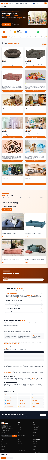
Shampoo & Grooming (21, 435)
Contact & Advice (35, 441)
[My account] (40, 3)
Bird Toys (3, 449)
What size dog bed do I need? (11, 293)
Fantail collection (16, 24)
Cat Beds (34, 432)
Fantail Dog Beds (20, 427)
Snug (35, 295)
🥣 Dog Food (35, 36)
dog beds (9, 17)
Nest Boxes (3, 446)
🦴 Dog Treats (29, 36)
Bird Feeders (3, 444)
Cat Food (34, 435)
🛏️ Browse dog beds (6, 24)
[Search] (38, 3)
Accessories (20, 444)
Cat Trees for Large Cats (37, 426)
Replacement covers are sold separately (11, 343)
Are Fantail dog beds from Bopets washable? (14, 300)
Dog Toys (19, 432)
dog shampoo (16, 18)
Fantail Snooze (29, 295)
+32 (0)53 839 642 (4, 428)
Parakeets (3, 441)
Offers (34, 449)
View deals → (6, 279)
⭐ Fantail (9, 36)
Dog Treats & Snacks (21, 430)
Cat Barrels (34, 430)
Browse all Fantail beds (7, 209)
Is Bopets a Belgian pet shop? (11, 311)
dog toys (8, 18)
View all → (44, 44)
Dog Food (19, 429)
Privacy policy (35, 450)
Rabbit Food (20, 441)
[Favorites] (42, 3)
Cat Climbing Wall (35, 436)
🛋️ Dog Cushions (16, 36)
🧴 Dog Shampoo (41, 36)
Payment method (35, 444)
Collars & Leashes (21, 433)
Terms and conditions (36, 452)
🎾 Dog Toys (23, 36)
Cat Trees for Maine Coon (37, 427)
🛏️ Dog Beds (4, 36)
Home (2, 6)
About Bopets (35, 443)
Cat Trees (34, 424)
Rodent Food (20, 443)
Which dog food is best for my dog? (12, 303)
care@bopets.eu (10, 428)
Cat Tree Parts (35, 429)
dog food (3, 18)
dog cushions (19, 17)
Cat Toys (34, 433)
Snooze (6, 335)
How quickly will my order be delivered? (13, 305)
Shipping (34, 446)
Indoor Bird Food (4, 443)
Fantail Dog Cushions (21, 450)
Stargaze (33, 335)
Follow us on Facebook (5, 430)
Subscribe (14, 435)
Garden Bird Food (4, 447)
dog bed (18, 297)
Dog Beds (19, 424)
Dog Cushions (20, 426)
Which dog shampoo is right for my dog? (13, 308)
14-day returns (35, 447)
